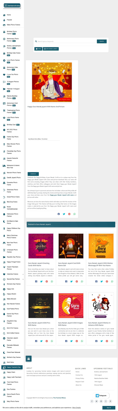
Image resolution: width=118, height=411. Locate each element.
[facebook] (92, 401)
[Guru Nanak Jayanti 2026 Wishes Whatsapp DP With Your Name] (101, 246)
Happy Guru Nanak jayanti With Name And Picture (46, 107)
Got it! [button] (109, 407)
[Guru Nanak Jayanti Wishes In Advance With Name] (101, 305)
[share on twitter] (64, 214)
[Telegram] (100, 395)
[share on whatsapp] (74, 214)
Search (102, 41)
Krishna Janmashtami (101, 372)
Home (39, 48)
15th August (98, 375)
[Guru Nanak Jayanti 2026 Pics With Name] (41, 305)
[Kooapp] (110, 401)
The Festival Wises (59, 398)
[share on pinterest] (69, 214)
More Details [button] (76, 407)
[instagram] (106, 401)
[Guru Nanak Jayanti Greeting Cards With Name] (41, 246)
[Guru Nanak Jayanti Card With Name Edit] (71, 246)
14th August (98, 382)
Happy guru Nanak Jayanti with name (62, 195)
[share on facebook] (59, 214)
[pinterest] (101, 401)
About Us (78, 385)
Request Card (80, 382)
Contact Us (79, 375)
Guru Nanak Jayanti (51, 48)
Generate (33, 174)
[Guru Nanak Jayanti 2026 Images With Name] (71, 305)
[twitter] (96, 401)
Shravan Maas (98, 385)
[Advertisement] (71, 18)
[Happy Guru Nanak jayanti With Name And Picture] (52, 82)
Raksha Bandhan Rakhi (101, 378)
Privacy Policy (80, 378)
